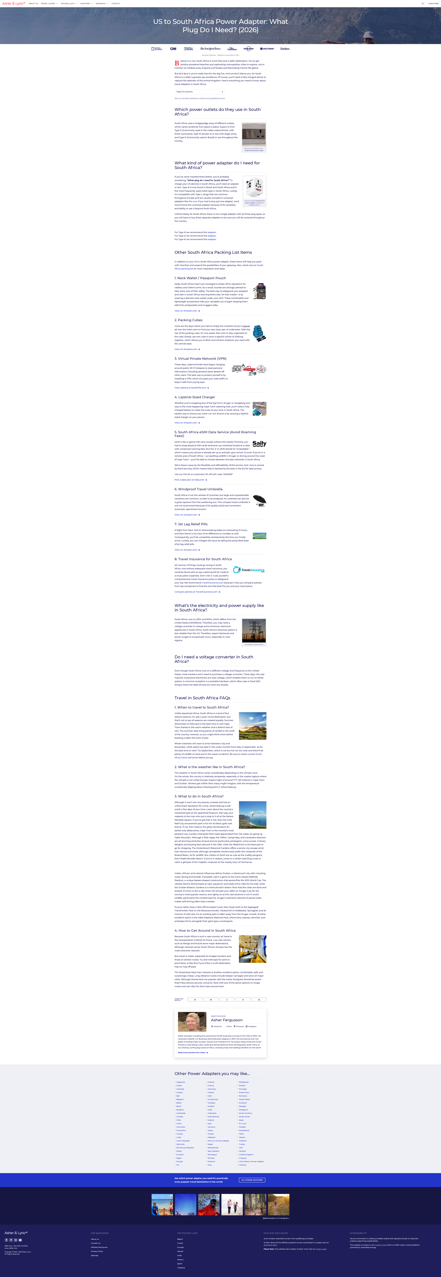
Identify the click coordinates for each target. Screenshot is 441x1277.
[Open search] (423, 3)
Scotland (243, 1103)
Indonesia (212, 1113)
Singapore (243, 1110)
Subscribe (433, 4)
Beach (180, 1239)
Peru (210, 1165)
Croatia (179, 1134)
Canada (179, 1116)
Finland (211, 1082)
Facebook (217, 1026)
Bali (178, 1096)
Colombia (180, 1127)
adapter (212, 232)
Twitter (229, 1026)
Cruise (180, 1243)
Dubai (179, 1151)
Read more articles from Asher (191, 1052)
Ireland (211, 1120)
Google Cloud (380, 1245)
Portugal (243, 1089)
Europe (179, 1161)
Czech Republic (183, 1141)
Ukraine (242, 1151)
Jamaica (211, 1127)
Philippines (244, 1082)
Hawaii (180, 1251)
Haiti (210, 1096)
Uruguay (242, 1158)
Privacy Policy (97, 1251)
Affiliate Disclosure (99, 1247)
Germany (212, 1089)
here (222, 98)
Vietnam (242, 1165)
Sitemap (94, 1255)
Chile (178, 1120)
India (210, 1110)
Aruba (179, 1085)
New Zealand (213, 1151)
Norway (211, 1158)
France (211, 1085)
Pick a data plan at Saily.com (189, 480)
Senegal (242, 1106)
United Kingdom (246, 1154)
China (178, 1123)
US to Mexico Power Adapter (251, 1161)
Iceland (211, 1106)
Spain (241, 1120)
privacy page (321, 1249)
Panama (211, 1161)
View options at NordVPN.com (190, 388)
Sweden (242, 1127)
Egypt (178, 1158)
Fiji (177, 1165)
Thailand (242, 1141)
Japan (210, 1130)
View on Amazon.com (186, 311)
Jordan (211, 1134)
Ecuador (180, 1154)
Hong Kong (213, 1099)
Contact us (95, 1243)
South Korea (244, 1116)
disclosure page (270, 1245)
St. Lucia (242, 1123)
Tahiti (241, 1134)
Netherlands (213, 1148)
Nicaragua (212, 1154)
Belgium (180, 1099)
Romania (243, 1096)
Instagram (252, 1026)
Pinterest (240, 1026)
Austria (179, 1092)
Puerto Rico (244, 1092)
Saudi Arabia (244, 1099)
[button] (49, 3)
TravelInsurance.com (212, 583)
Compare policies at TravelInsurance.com (196, 592)
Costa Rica (181, 1130)
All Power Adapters (252, 1180)
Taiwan (242, 1137)
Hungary (211, 1103)
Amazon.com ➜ (254, 205)
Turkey (242, 1144)
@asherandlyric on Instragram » (276, 1218)
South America (245, 1113)
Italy (209, 1123)
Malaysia (211, 1137)
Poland (242, 1085)
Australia (180, 1089)
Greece (211, 1092)
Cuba (178, 1137)
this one (193, 201)
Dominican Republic (185, 1148)
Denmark (180, 1144)
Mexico (180, 1259)
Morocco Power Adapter (218, 1141)
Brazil (178, 1106)
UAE (241, 1148)
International (213, 1116)
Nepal (210, 1144)
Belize (179, 1103)
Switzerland (244, 1130)
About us (95, 1239)
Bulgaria (180, 1110)
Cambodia (180, 1113)
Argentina (180, 1082)
